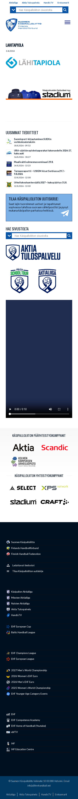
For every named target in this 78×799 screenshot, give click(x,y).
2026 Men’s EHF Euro (22, 681)
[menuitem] (13, 3)
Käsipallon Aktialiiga (21, 591)
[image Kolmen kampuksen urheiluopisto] (24, 463)
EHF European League (22, 658)
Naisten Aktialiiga (20, 603)
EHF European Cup (21, 626)
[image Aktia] (24, 449)
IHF (13, 743)
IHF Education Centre (22, 749)
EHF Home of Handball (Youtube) (28, 725)
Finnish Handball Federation (26, 553)
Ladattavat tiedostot (23, 565)
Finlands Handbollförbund (25, 548)
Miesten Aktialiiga (20, 597)
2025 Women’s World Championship (31, 687)
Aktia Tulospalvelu (31, 2)
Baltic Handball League (23, 632)
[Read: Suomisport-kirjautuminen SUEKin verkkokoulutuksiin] (9, 141)
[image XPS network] (56, 489)
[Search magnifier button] (64, 9)
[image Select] (24, 489)
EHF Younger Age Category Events (29, 693)
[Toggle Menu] (67, 22)
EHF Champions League (23, 653)
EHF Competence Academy (25, 720)
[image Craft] (56, 503)
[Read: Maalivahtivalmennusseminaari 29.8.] (9, 164)
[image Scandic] (56, 449)
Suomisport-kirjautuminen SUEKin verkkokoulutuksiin (32, 140)
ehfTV (14, 732)
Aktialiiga (13, 2)
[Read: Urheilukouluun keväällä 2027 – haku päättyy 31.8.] (9, 184)
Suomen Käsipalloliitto (23, 542)
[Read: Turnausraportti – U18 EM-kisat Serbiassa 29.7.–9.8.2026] (9, 173)
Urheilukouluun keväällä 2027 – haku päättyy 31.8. (40, 182)
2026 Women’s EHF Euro (24, 676)
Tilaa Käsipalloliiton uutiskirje (27, 571)
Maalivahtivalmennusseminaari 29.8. (33, 161)
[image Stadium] (24, 503)
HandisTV (48, 2)
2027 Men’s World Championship (29, 670)
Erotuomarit (63, 2)
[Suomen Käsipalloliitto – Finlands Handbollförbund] (23, 24)
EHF (13, 714)
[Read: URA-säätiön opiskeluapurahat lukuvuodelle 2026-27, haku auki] (9, 152)
